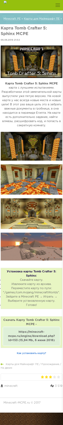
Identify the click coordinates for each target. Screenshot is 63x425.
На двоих (6, 368)
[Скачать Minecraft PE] (5, 5)
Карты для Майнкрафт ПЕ (22, 364)
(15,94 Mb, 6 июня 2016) (31, 336)
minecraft (11, 386)
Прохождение (50, 364)
